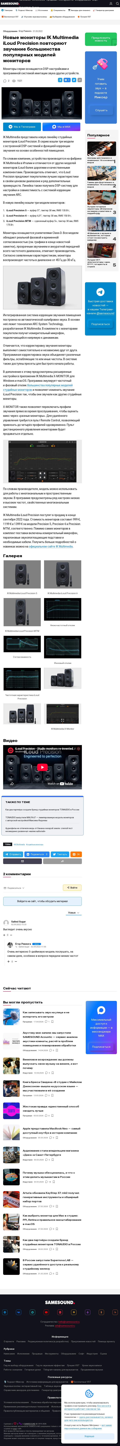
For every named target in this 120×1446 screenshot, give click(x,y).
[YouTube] (46, 1312)
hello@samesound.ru (69, 1321)
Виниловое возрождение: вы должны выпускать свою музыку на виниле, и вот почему (50, 1063)
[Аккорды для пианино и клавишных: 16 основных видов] (101, 149)
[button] (60, 80)
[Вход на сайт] (111, 3)
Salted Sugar (18, 921)
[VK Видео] (60, 1312)
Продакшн (27, 1022)
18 (50, 1182)
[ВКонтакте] (18, 1312)
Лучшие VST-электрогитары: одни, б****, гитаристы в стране (98, 263)
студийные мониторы (35, 844)
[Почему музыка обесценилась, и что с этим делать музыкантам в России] (11, 1177)
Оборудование (10, 31)
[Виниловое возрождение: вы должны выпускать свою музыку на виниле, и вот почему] (11, 1066)
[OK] (101, 1312)
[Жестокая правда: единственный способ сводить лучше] (11, 1111)
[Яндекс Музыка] (73, 1312)
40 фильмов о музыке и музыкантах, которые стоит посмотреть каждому (99, 236)
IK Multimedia (20, 844)
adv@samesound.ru (65, 1325)
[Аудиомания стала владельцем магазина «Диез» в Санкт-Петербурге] (11, 1155)
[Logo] (10, 4)
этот (15, 1429)
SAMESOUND (29, 1424)
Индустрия (27, 1073)
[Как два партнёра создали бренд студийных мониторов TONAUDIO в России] (11, 1244)
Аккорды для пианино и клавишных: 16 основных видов (100, 160)
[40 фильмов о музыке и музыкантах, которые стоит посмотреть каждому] (101, 224)
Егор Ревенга (25, 31)
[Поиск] (116, 3)
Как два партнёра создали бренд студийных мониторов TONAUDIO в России (42, 809)
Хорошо (89, 1436)
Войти (73, 887)
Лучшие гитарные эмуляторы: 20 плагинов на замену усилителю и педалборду (99, 210)
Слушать (101, 110)
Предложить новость (101, 39)
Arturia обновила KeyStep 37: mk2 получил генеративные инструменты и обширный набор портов (51, 1197)
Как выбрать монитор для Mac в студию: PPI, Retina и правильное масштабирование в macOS (52, 1220)
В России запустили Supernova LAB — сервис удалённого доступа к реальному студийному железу (51, 1264)
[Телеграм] (5, 1312)
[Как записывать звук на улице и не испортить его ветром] (11, 1017)
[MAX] (32, 1312)
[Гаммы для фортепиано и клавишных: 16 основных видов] (101, 173)
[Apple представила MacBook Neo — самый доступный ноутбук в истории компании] (11, 1133)
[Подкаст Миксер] (87, 1312)
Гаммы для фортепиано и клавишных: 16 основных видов (100, 184)
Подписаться (100, 324)
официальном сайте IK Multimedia (51, 546)
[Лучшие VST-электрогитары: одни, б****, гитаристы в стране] (101, 250)
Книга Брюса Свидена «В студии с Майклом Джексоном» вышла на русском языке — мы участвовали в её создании (52, 1086)
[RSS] (115, 1312)
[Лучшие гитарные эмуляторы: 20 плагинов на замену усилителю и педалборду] (101, 197)
